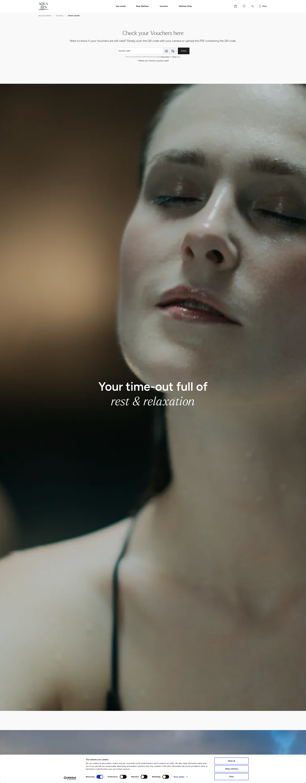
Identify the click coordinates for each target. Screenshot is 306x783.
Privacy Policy (165, 57)
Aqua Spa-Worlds (44, 16)
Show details (179, 777)
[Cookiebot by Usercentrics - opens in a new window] (70, 778)
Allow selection (231, 769)
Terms (174, 57)
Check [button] (183, 51)
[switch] (123, 777)
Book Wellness (142, 6)
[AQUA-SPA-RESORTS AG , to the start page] (47, 6)
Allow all (231, 761)
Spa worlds (121, 6)
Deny (231, 777)
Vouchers (164, 6)
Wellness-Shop (185, 6)
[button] (166, 51)
